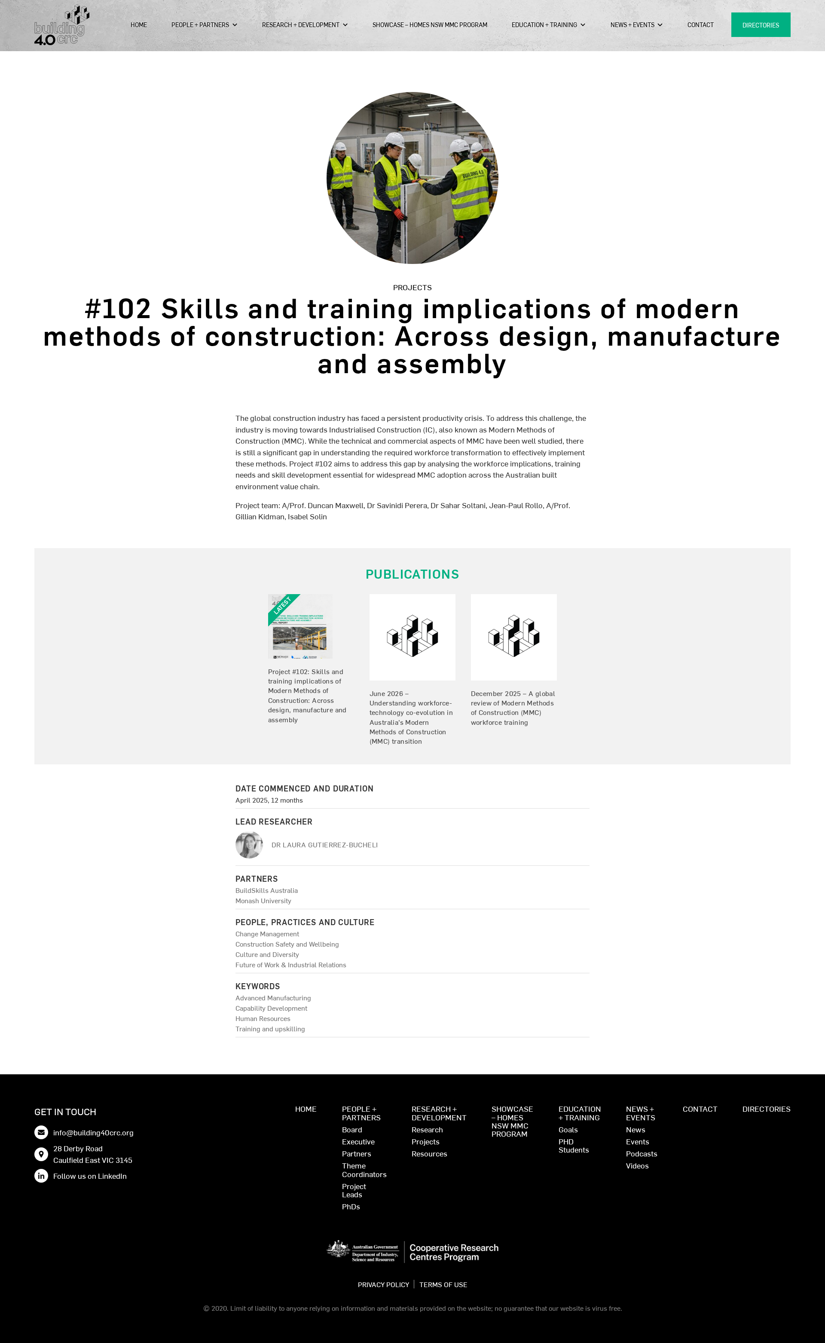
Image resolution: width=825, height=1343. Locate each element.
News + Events (632, 24)
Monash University (263, 900)
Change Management (267, 933)
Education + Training (544, 24)
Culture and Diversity (267, 954)
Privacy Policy (383, 1284)
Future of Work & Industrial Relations (290, 964)
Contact (701, 24)
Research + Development (300, 24)
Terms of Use (443, 1284)
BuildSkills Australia (266, 890)
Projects (412, 287)
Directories (760, 25)
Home (139, 24)
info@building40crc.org (93, 1132)
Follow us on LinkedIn (90, 1175)
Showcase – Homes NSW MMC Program (430, 24)
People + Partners (200, 24)
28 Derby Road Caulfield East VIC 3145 (92, 1153)
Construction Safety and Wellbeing (287, 943)
